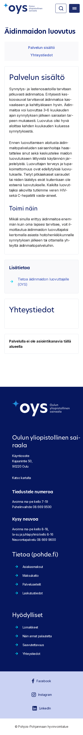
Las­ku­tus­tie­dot (33, 593)
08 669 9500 (42, 507)
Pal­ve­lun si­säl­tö (41, 47)
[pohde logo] (22, 8)
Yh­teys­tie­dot (41, 55)
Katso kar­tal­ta (21, 478)
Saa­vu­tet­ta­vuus (33, 645)
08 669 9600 (46, 540)
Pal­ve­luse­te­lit (32, 584)
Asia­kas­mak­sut (33, 567)
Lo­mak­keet (30, 627)
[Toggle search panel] (60, 8)
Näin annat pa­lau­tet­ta (37, 636)
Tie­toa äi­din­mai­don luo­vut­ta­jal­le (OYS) (43, 282)
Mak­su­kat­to (31, 575)
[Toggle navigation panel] (74, 8)
